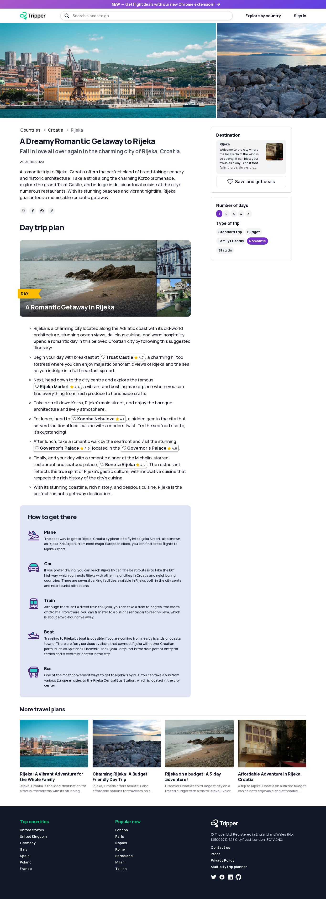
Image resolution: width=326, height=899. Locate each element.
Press (215, 854)
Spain (25, 855)
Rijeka (77, 130)
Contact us (220, 847)
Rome (120, 849)
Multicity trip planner (229, 866)
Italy (23, 849)
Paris (119, 836)
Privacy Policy (222, 860)
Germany (28, 843)
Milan (120, 862)
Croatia (55, 130)
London (121, 830)
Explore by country (263, 15)
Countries (30, 130)
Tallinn (121, 868)
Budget (253, 232)
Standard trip (230, 232)
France (26, 868)
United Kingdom (33, 836)
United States (32, 830)
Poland (26, 862)
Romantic (257, 241)
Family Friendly (231, 241)
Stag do (225, 250)
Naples (121, 843)
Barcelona (124, 855)
